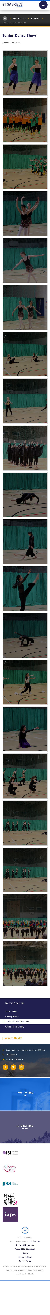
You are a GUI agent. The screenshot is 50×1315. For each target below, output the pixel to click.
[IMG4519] (25, 682)
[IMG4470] (25, 213)
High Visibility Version (25, 1245)
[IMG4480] (25, 167)
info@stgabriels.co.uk (15, 1059)
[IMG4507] (25, 541)
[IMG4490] (25, 120)
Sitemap (25, 1253)
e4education (35, 1241)
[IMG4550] (25, 870)
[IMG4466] (25, 354)
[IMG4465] (25, 401)
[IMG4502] (25, 73)
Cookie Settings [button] (25, 1257)
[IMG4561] (25, 963)
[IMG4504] (25, 495)
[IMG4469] (25, 260)
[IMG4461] (25, 448)
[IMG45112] (25, 635)
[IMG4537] (25, 729)
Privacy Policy (25, 1261)
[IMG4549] (25, 823)
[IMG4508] (25, 588)
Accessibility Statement (25, 1249)
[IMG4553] (25, 916)
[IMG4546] (25, 776)
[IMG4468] (25, 307)
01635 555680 (11, 1055)
